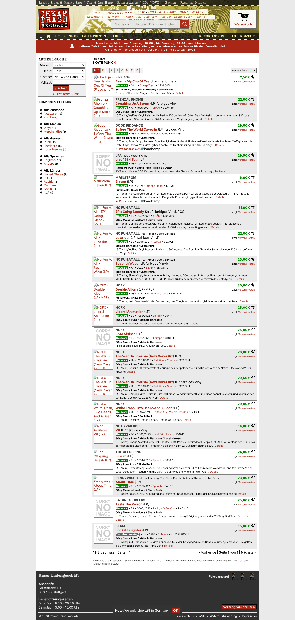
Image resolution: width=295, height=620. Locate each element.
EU (46, 178)
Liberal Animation (129, 312)
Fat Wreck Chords (157, 133)
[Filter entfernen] (114, 63)
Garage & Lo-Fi (116, 12)
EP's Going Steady (130, 212)
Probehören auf (129, 148)
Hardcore (137, 12)
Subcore (163, 534)
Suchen (61, 88)
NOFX (120, 285)
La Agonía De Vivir (164, 508)
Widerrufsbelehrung (223, 616)
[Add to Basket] (253, 77)
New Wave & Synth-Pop (104, 17)
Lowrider (123, 238)
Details (180, 93)
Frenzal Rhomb (129, 99)
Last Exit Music (163, 434)
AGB (202, 616)
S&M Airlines (125, 334)
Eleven (121, 182)
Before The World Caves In (136, 129)
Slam (120, 526)
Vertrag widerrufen (239, 607)
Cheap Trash (147, 85)
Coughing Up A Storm (132, 103)
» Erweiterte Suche (66, 94)
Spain (48, 189)
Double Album (127, 289)
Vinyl (47, 128)
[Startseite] (54, 19)
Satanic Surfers (130, 500)
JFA (119, 155)
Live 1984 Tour (127, 159)
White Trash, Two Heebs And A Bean (144, 408)
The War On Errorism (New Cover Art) (145, 356)
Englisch (50, 160)
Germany (50, 185)
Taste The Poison (129, 504)
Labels (117, 36)
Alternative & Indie (162, 12)
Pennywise (125, 478)
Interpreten (94, 36)
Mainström (126, 178)
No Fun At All (128, 208)
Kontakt (248, 36)
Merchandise (53, 131)
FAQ (232, 36)
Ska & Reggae (156, 17)
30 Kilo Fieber (154, 185)
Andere (49, 163)
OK (175, 610)
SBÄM (156, 107)
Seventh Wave (127, 263)
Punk (98, 12)
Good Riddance (129, 125)
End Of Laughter (128, 530)
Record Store (212, 36)
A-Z (57, 36)
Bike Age (123, 77)
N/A (46, 192)
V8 (118, 430)
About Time (125, 482)
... (212, 17)
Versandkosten (246, 81)
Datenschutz (185, 616)
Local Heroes (53, 149)
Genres (71, 36)
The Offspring (128, 452)
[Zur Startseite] (48, 36)
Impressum (249, 616)
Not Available (128, 426)
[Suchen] (184, 24)
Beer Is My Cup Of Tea (133, 81)
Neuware (50, 113)
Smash (121, 456)
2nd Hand (51, 117)
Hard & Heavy (133, 17)
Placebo (151, 163)
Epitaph (157, 315)
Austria (49, 181)
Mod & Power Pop (192, 11)
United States (53, 174)
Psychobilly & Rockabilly (188, 17)
